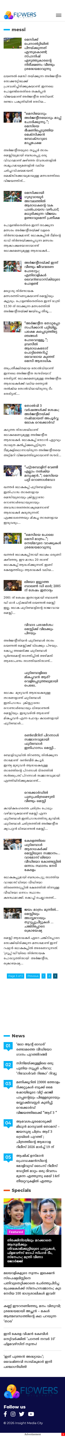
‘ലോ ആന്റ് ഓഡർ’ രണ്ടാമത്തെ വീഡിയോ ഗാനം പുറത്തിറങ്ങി (34, 1049)
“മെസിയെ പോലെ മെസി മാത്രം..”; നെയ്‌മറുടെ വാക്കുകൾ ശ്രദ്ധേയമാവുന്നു (42, 541)
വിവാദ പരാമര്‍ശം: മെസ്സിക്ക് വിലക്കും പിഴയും (38, 629)
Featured (16, 1232)
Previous (32, 976)
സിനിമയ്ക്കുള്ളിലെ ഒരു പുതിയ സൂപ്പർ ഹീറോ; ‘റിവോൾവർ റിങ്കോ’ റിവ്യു (36, 1068)
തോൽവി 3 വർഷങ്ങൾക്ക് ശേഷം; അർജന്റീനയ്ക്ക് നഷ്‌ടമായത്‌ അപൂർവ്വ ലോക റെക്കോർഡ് (41, 414)
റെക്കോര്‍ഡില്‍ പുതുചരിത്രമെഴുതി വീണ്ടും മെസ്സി (39, 797)
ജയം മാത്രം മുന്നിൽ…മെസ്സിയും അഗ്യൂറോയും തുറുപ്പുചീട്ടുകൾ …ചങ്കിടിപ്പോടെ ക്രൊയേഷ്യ (41, 920)
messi (19, 29)
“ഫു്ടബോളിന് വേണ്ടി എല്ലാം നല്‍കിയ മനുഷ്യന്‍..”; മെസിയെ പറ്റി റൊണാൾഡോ (41, 473)
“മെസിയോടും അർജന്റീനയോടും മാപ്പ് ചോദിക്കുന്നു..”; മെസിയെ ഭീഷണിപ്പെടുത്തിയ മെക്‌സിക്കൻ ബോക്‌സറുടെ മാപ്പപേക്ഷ (42, 128)
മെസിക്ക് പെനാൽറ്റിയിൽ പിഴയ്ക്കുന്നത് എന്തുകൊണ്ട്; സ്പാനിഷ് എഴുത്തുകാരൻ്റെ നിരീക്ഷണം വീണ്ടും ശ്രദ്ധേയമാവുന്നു (39, 54)
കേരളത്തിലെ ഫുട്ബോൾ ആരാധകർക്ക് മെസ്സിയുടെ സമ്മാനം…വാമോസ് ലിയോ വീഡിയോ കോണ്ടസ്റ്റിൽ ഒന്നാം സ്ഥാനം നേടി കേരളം (42, 855)
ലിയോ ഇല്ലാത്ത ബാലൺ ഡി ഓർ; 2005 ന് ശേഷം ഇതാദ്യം (42, 586)
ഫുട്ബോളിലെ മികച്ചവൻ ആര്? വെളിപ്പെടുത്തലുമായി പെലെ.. (41, 679)
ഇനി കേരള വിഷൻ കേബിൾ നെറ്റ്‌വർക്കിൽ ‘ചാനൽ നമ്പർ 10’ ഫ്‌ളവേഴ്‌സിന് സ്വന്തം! (29, 1339)
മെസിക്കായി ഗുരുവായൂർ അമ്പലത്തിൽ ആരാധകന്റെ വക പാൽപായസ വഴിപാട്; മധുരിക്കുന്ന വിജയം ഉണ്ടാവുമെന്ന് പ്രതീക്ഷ (42, 205)
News (18, 1035)
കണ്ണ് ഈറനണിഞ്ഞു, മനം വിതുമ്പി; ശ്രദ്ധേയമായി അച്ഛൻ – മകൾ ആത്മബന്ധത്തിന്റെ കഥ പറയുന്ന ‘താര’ (32, 1314)
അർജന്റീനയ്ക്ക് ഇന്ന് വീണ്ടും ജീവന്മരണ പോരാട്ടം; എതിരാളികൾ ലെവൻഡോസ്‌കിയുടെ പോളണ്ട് (42, 273)
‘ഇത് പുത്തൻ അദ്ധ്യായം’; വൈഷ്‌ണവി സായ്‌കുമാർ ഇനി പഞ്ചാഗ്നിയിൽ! (28, 1362)
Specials (21, 1190)
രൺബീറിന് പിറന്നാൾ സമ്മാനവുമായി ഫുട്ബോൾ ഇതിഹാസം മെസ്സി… (41, 741)
